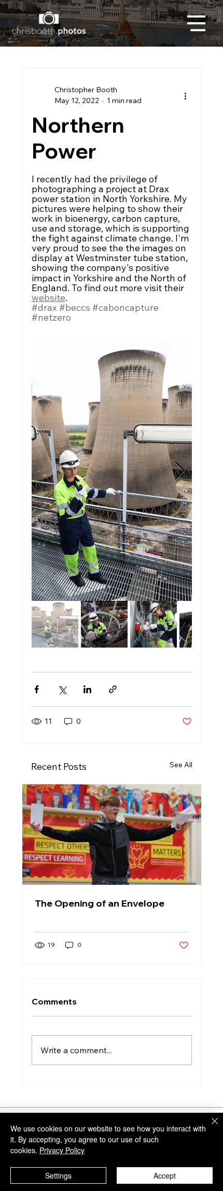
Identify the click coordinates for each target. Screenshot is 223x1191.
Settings (58, 1175)
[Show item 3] (153, 624)
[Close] (208, 1127)
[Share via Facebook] (36, 689)
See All (181, 764)
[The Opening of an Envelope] (111, 834)
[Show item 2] (104, 624)
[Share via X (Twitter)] (62, 689)
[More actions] (185, 95)
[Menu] (196, 24)
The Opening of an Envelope (99, 903)
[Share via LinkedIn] (87, 689)
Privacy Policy (62, 1150)
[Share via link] (113, 689)
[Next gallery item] (180, 472)
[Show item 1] (55, 624)
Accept (165, 1175)
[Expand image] (112, 471)
